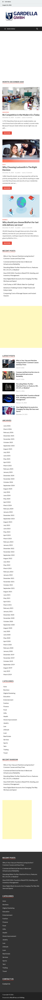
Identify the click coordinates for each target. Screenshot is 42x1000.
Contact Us (6, 984)
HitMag (22, 997)
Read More (6, 132)
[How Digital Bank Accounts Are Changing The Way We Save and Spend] (8, 407)
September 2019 (9, 664)
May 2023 (6, 532)
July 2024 (6, 492)
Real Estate (7, 736)
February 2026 (8, 432)
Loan (5, 733)
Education (5, 112)
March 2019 (7, 674)
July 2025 (6, 452)
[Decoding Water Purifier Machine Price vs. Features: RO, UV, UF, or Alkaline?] (8, 384)
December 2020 (8, 615)
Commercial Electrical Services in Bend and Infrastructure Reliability (27, 374)
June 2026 (6, 426)
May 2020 (6, 638)
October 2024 (8, 482)
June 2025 (6, 456)
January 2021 (8, 611)
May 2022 (6, 565)
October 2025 (8, 442)
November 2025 (8, 439)
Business (4, 219)
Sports (5, 743)
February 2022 (8, 572)
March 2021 (7, 605)
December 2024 (8, 475)
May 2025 (6, 459)
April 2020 (7, 641)
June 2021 (6, 595)
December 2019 (8, 654)
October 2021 (8, 585)
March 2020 (7, 645)
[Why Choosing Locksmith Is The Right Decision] (21, 150)
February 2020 (8, 648)
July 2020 (6, 631)
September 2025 (9, 446)
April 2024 (7, 502)
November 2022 (8, 552)
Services (6, 739)
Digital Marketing (9, 693)
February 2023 (8, 542)
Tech (4, 746)
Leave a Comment (27, 117)
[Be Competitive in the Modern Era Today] (21, 98)
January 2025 (8, 472)
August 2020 (7, 628)
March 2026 (7, 429)
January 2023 (8, 545)
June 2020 (6, 635)
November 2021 (8, 582)
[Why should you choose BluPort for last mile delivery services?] (21, 206)
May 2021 (6, 598)
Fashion (6, 703)
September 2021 (9, 588)
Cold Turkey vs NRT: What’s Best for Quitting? (18, 284)
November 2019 (8, 658)
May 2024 (6, 499)
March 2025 (7, 465)
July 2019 (6, 671)
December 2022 (8, 548)
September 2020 (9, 625)
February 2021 (8, 608)
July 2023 (6, 525)
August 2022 (7, 558)
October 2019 (8, 661)
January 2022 (8, 575)
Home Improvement (10, 720)
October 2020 (8, 621)
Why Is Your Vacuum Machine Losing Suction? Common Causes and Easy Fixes (27, 362)
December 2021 (8, 578)
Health (5, 716)
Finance (6, 706)
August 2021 (7, 591)
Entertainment (8, 700)
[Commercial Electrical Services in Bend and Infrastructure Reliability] (8, 372)
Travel (5, 753)
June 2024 (6, 495)
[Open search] (37, 29)
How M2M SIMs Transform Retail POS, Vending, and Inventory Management (27, 397)
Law (4, 726)
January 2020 (8, 651)
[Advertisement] (21, 56)
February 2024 (8, 509)
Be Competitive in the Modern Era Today (21, 115)
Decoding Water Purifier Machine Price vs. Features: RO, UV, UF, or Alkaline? (27, 386)
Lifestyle (6, 730)
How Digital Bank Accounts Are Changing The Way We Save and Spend (27, 409)
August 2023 (7, 522)
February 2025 (8, 469)
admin (18, 117)
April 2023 (7, 535)
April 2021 (7, 601)
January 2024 (8, 512)
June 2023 (6, 528)
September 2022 (9, 555)
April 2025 (7, 462)
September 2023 (9, 519)
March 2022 (7, 568)
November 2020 (8, 618)
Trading (5, 749)
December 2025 (8, 436)
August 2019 (7, 668)
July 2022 (6, 562)
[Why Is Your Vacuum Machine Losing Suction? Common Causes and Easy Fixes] (8, 361)
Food (5, 710)
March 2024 (7, 505)
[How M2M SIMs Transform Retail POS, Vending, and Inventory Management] (8, 396)
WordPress (13, 997)
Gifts (5, 713)
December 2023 (8, 515)
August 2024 (7, 489)
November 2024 (8, 479)
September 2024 (9, 485)
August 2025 (7, 449)
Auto (4, 164)
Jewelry (6, 723)
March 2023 (7, 538)
